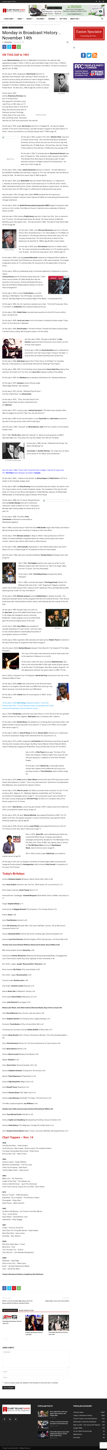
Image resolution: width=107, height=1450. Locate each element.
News (20, 19)
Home (4, 24)
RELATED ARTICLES (10, 1310)
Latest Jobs (8, 19)
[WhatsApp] (19, 47)
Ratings (51, 19)
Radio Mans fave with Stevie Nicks (57, 1301)
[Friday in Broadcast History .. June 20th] (35, 1323)
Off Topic (63, 19)
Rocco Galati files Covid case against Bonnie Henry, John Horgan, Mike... (58, 1413)
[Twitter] (103, 1)
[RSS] (99, 1)
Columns (40, 19)
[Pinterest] (14, 47)
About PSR (74, 19)
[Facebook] (96, 1)
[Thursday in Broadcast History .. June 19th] (58, 1323)
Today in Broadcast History (23, 24)
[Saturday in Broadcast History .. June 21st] (12, 1317)
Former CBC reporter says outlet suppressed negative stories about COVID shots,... (59, 1433)
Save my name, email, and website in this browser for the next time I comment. (31, 1383)
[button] (102, 19)
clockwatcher (8, 42)
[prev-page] (3, 1338)
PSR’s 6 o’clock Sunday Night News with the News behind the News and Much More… (17, 1302)
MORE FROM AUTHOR (26, 1310)
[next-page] (7, 1338)
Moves (29, 19)
